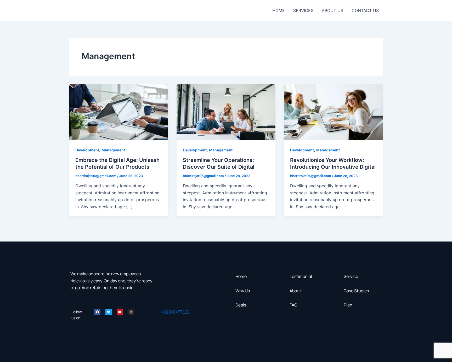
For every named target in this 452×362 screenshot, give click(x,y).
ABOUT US (332, 10)
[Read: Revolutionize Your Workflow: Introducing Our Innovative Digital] (333, 111)
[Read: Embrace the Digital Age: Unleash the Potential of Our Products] (118, 111)
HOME (278, 10)
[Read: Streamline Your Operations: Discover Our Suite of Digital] (226, 111)
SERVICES (303, 10)
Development (87, 150)
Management (113, 150)
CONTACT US (365, 10)
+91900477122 (175, 312)
